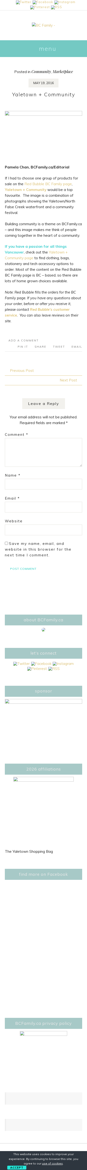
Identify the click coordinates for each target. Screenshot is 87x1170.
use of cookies (52, 1163)
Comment (16, 434)
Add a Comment (23, 340)
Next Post (68, 380)
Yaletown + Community (25, 189)
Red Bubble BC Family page (48, 184)
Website (14, 521)
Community (41, 71)
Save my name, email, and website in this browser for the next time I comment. (38, 549)
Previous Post (22, 370)
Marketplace (63, 71)
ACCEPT (16, 1167)
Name (13, 475)
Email (12, 498)
